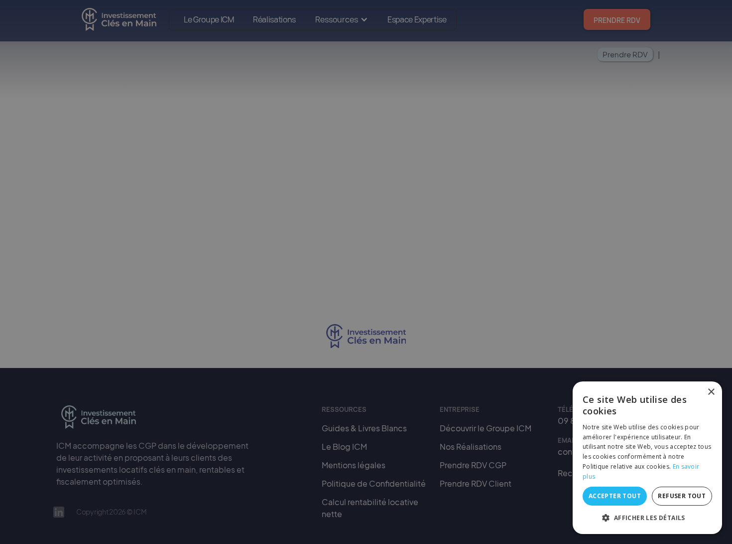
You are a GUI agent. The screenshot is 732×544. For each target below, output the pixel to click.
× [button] (711, 392)
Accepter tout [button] (615, 496)
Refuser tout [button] (682, 496)
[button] (647, 518)
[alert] (366, 272)
